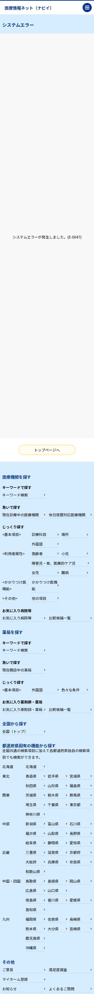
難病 (65, 572)
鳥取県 (31, 881)
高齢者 (37, 553)
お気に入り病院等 (16, 618)
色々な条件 (70, 689)
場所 (65, 534)
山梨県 (53, 833)
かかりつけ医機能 (44, 585)
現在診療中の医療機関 (20, 514)
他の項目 (39, 598)
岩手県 (53, 776)
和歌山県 (33, 871)
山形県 (53, 785)
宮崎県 (75, 928)
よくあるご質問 (61, 988)
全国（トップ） (15, 731)
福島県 (75, 785)
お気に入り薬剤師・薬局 (22, 709)
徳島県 (31, 900)
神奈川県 (33, 814)
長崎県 (75, 919)
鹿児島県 (33, 938)
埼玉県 (31, 804)
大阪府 (31, 862)
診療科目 (39, 534)
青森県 (31, 776)
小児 (65, 553)
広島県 (31, 890)
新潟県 (31, 823)
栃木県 (53, 795)
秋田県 (31, 785)
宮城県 (75, 776)
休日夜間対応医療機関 (67, 514)
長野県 (75, 833)
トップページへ (47, 450)
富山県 (53, 823)
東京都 (75, 804)
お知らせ (9, 988)
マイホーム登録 (15, 979)
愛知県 (75, 842)
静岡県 (53, 842)
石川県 (75, 823)
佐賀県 (53, 919)
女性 (35, 572)
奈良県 (75, 862)
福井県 (31, 833)
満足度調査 (58, 969)
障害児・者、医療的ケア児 (54, 563)
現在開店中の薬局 (16, 670)
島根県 (53, 881)
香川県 (53, 900)
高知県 (31, 909)
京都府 (75, 852)
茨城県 (31, 795)
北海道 (31, 766)
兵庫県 (53, 862)
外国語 (37, 544)
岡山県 (75, 881)
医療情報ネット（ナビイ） (29, 8)
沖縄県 (31, 947)
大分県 (53, 928)
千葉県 (53, 804)
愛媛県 (75, 900)
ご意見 (7, 969)
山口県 (53, 890)
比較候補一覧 (60, 618)
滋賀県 (53, 852)
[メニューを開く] (87, 7)
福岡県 (31, 919)
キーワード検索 (15, 495)
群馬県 (75, 795)
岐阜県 (31, 842)
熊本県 (31, 928)
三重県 (31, 852)
